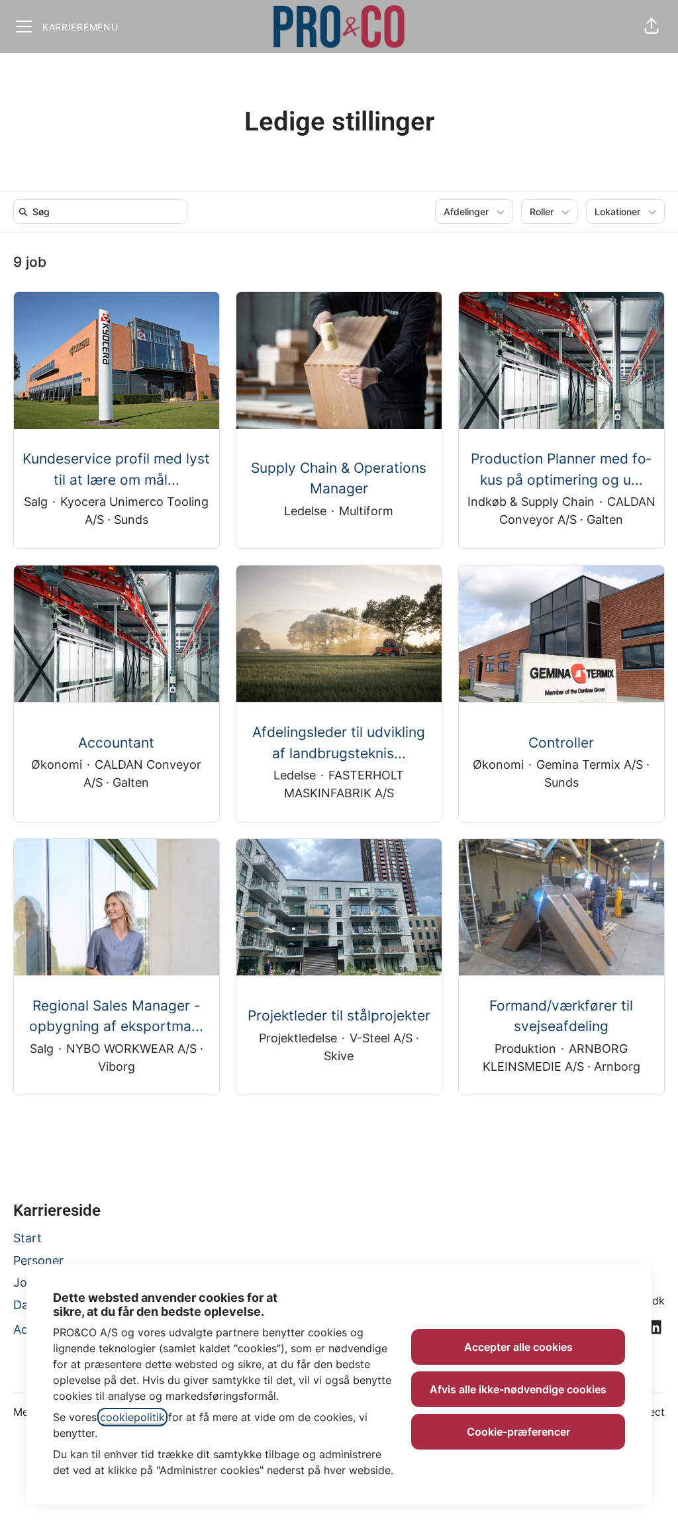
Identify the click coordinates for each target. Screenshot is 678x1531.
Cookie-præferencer (518, 1431)
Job (23, 1282)
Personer (38, 1260)
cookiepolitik (132, 1417)
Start (27, 1238)
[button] (651, 26)
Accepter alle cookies (518, 1347)
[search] (103, 211)
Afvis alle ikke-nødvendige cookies (518, 1389)
